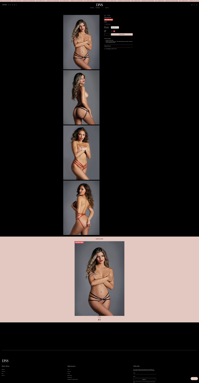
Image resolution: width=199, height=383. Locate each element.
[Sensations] (99, 278)
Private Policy (69, 377)
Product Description (107, 38)
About (68, 369)
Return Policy (69, 375)
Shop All (3, 375)
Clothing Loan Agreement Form (72, 379)
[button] (92, 8)
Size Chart (69, 371)
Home (105, 15)
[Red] (100, 319)
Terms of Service (153, 381)
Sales (2, 373)
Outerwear (3, 371)
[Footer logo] (5, 361)
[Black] (98, 319)
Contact (68, 373)
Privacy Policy (148, 381)
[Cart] (197, 5)
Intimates (3, 369)
